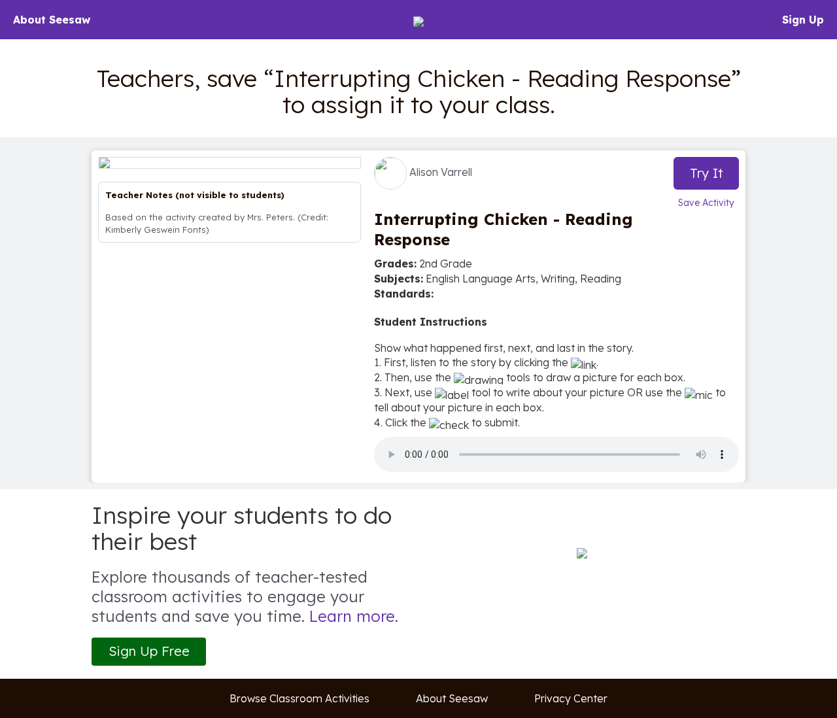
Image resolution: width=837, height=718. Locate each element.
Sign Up (803, 19)
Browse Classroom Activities (299, 698)
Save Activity (706, 203)
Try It (706, 173)
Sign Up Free (149, 651)
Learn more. (353, 616)
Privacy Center (570, 698)
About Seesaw (51, 19)
